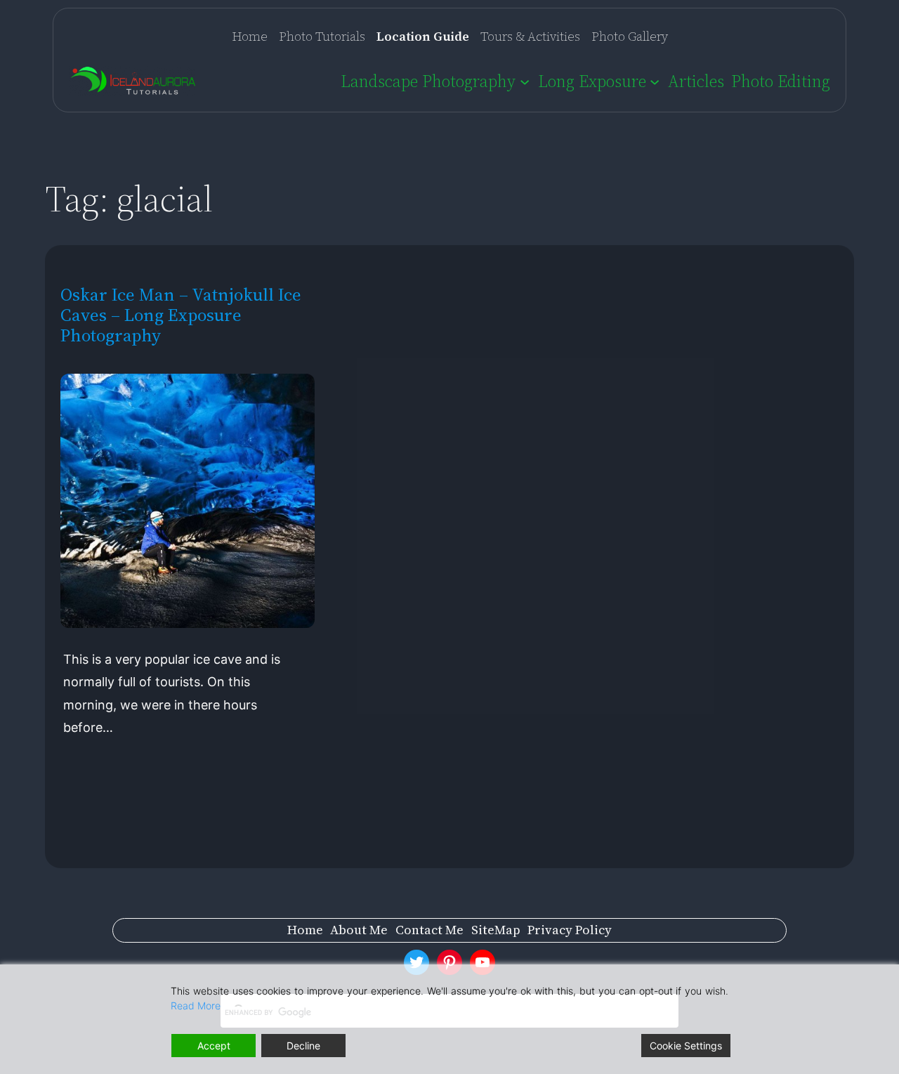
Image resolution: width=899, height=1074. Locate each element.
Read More (196, 1005)
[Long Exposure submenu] (655, 81)
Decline (303, 1046)
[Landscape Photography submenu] (525, 81)
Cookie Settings (686, 1046)
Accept (213, 1046)
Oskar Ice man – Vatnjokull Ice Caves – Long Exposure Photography (180, 315)
